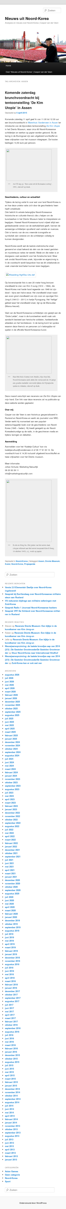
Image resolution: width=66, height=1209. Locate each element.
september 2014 (13, 1098)
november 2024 (12, 745)
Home (8, 65)
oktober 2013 (11, 1129)
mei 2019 (9, 940)
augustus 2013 (12, 1135)
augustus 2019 (12, 930)
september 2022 (13, 822)
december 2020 (12, 880)
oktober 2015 (11, 1058)
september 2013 (13, 1132)
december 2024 (12, 742)
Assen (41, 561)
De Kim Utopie (53, 125)
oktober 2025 (11, 708)
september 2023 (13, 785)
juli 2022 (9, 829)
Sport (7, 1181)
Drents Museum (52, 561)
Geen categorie (12, 1174)
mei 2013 (9, 1146)
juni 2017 (9, 1008)
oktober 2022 (11, 819)
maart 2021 (10, 873)
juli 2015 (9, 1065)
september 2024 (13, 752)
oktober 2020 (11, 886)
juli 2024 (9, 758)
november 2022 (12, 816)
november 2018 (12, 960)
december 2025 (12, 701)
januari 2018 (11, 987)
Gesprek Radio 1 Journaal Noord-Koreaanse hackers (31, 607)
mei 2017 (9, 1011)
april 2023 (10, 799)
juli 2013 (9, 1139)
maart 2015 (10, 1078)
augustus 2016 (12, 1031)
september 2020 (13, 890)
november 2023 (12, 779)
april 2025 (10, 728)
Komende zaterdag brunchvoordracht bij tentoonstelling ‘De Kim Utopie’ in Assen (24, 100)
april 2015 (10, 1075)
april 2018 (10, 977)
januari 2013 (11, 1159)
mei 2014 (9, 1112)
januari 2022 (11, 846)
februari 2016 (11, 1048)
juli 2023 (9, 792)
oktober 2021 (11, 853)
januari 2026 (11, 698)
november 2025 (12, 704)
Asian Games (11, 1171)
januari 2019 (11, 954)
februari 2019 (11, 950)
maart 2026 (10, 691)
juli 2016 (9, 1035)
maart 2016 (10, 1045)
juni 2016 (9, 1038)
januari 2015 (11, 1085)
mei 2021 (9, 866)
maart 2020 (10, 910)
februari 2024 (11, 772)
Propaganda (29, 563)
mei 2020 (9, 903)
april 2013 (10, 1149)
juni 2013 (9, 1142)
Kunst (7, 563)
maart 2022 (10, 839)
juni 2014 (9, 1108)
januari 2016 (11, 1051)
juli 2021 (9, 859)
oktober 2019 (11, 923)
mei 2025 (9, 725)
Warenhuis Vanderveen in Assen (43, 122)
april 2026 (10, 688)
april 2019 (10, 944)
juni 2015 (9, 1068)
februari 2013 (11, 1156)
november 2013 (12, 1125)
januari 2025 (11, 738)
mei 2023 (9, 795)
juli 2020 (9, 897)
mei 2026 (9, 684)
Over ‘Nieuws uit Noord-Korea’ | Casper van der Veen (29, 71)
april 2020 (10, 907)
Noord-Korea (22, 561)
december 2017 (12, 991)
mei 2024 (9, 765)
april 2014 (10, 1115)
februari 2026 (11, 694)
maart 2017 (10, 1018)
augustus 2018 (12, 964)
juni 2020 (9, 900)
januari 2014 (11, 1122)
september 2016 (13, 1028)
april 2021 (10, 870)
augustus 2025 (12, 715)
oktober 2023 (11, 782)
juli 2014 (9, 1105)
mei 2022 (9, 832)
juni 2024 (9, 762)
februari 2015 (11, 1082)
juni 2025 (9, 721)
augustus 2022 (12, 826)
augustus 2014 (12, 1102)
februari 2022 (11, 843)
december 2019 (12, 920)
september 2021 (13, 856)
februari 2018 (11, 984)
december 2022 (12, 812)
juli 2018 (9, 967)
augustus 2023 (12, 789)
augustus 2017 (12, 1001)
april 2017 (10, 1014)
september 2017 (13, 997)
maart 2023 (10, 802)
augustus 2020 (12, 893)
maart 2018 (10, 981)
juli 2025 (9, 718)
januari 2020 (11, 917)
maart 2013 (10, 1152)
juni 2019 (9, 937)
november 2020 (12, 883)
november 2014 (12, 1092)
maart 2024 (10, 769)
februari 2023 (11, 805)
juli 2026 (9, 677)
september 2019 (13, 927)
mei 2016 (9, 1041)
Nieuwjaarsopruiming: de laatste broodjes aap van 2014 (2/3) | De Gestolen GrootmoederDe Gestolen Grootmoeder (32, 649)
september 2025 (13, 711)
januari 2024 (11, 775)
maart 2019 (10, 947)
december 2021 (12, 849)
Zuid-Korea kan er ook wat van (27, 663)
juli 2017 (9, 1004)
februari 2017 (11, 1021)
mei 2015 (9, 1072)
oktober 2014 (11, 1095)
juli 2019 (9, 933)
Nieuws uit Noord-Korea (27, 18)
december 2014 (12, 1088)
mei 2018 (9, 974)
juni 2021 (9, 863)
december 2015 (12, 1055)
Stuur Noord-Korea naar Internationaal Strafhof (35, 652)
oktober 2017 (11, 994)
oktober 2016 (11, 1024)
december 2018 (12, 957)
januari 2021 (11, 876)
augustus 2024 (12, 755)
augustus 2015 (12, 1061)
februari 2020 (11, 913)
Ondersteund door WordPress (33, 1203)
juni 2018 (9, 970)
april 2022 (10, 836)
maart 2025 (10, 731)
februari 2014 (11, 1119)
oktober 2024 (11, 748)
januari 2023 (11, 809)
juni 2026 (9, 681)
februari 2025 (11, 735)
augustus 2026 (12, 674)
